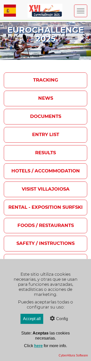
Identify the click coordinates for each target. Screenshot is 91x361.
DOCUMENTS (45, 116)
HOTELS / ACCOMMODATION (45, 171)
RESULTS (45, 153)
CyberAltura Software (73, 355)
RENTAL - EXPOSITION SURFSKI (45, 207)
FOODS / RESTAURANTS (45, 225)
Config (62, 319)
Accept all (32, 319)
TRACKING (45, 80)
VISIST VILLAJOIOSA (46, 189)
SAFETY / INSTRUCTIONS (45, 243)
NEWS (45, 98)
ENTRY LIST (45, 134)
